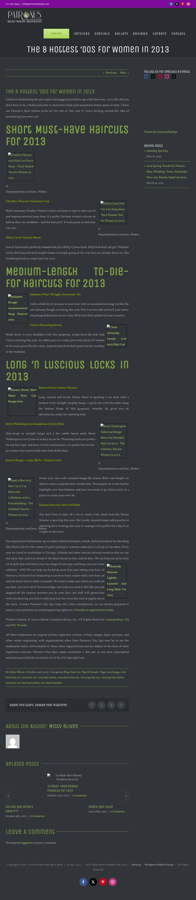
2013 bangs (112, 672)
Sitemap (136, 874)
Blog (66, 672)
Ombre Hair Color (59, 807)
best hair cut (13, 683)
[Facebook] (146, 76)
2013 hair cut (29, 677)
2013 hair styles (47, 677)
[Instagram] (167, 76)
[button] (8, 800)
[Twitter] (153, 76)
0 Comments (37, 795)
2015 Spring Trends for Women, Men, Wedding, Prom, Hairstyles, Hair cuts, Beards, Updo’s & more (108, 814)
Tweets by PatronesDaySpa (160, 132)
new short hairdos (51, 683)
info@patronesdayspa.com (35, 4)
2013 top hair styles (112, 677)
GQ (127, 620)
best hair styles (30, 683)
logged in (27, 852)
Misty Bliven (17, 672)
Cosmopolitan (114, 620)
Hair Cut (75, 672)
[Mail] (174, 76)
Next (123, 73)
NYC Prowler (19, 625)
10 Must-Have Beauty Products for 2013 (21, 788)
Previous (111, 73)
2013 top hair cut (90, 677)
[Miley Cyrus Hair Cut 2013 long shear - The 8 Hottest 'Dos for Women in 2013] (113, 201)
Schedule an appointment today (93, 610)
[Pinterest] (160, 76)
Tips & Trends (90, 672)
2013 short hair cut (68, 677)
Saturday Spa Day (157, 151)
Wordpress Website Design (159, 874)
